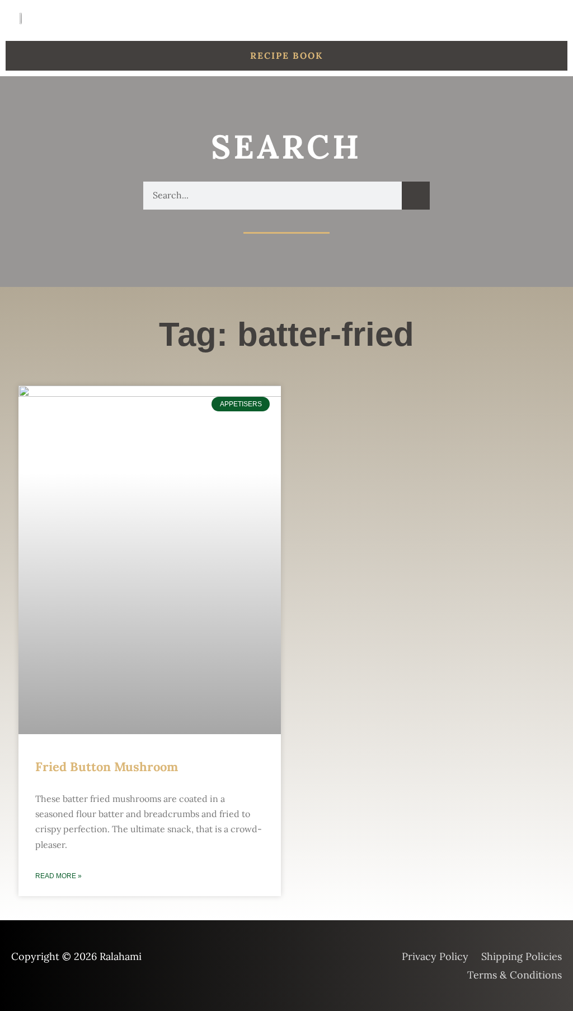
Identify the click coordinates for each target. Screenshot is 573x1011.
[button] (554, 17)
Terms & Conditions (514, 974)
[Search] (416, 196)
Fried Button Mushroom (106, 767)
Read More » (58, 876)
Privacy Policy (435, 956)
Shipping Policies (521, 956)
